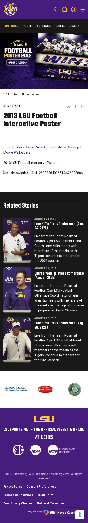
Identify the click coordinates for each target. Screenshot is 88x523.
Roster (28, 25)
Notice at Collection (50, 503)
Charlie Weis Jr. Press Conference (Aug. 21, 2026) (59, 276)
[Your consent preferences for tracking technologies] (79, 514)
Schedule (44, 25)
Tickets (59, 25)
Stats (73, 25)
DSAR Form (45, 495)
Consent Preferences (41, 486)
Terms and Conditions (18, 495)
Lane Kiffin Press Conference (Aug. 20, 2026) (59, 325)
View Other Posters (50, 147)
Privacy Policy (12, 486)
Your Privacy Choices (18, 503)
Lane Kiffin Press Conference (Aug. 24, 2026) (59, 226)
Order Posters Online (18, 147)
